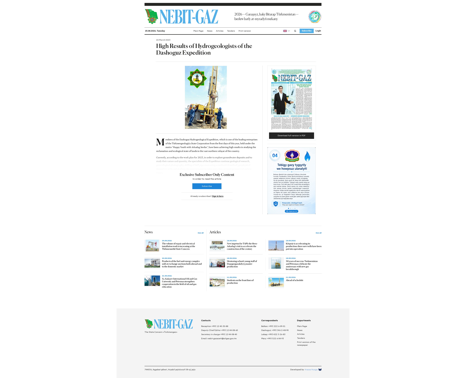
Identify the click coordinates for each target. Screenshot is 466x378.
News (209, 31)
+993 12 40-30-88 (220, 326)
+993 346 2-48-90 (280, 330)
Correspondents (269, 320)
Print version (245, 31)
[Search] (295, 31)
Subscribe (307, 31)
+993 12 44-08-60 (229, 330)
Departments (304, 320)
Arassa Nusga (311, 369)
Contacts (206, 320)
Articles (219, 31)
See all (201, 233)
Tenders (231, 31)
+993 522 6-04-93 (275, 338)
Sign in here (217, 196)
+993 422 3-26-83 (276, 334)
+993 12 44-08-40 (228, 334)
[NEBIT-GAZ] (169, 324)
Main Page (198, 31)
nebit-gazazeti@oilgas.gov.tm (222, 338)
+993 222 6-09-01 (277, 326)
